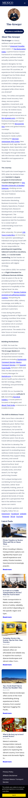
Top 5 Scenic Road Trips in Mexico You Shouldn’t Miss (12, 687)
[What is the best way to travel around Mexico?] (14, 725)
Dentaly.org (6, 376)
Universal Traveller (17, 46)
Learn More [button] (5, 791)
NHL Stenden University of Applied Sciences (13, 185)
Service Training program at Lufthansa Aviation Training (14, 295)
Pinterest (5, 516)
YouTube (19, 516)
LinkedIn (23, 514)
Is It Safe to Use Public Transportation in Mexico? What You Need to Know (12, 592)
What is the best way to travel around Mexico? (13, 735)
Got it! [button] (14, 795)
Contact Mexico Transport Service (13, 780)
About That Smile (8, 405)
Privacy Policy (8, 772)
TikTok (12, 516)
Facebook (15, 514)
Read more (7, 569)
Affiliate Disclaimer (10, 775)
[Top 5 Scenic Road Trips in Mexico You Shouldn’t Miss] (14, 676)
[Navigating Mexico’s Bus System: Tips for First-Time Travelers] (14, 629)
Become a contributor (14, 31)
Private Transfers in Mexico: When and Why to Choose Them (13, 542)
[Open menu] (24, 3)
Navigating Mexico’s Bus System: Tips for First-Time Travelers (13, 640)
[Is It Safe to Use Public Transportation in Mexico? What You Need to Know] (14, 581)
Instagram (6, 514)
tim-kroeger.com (8, 118)
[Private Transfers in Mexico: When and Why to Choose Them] (14, 531)
